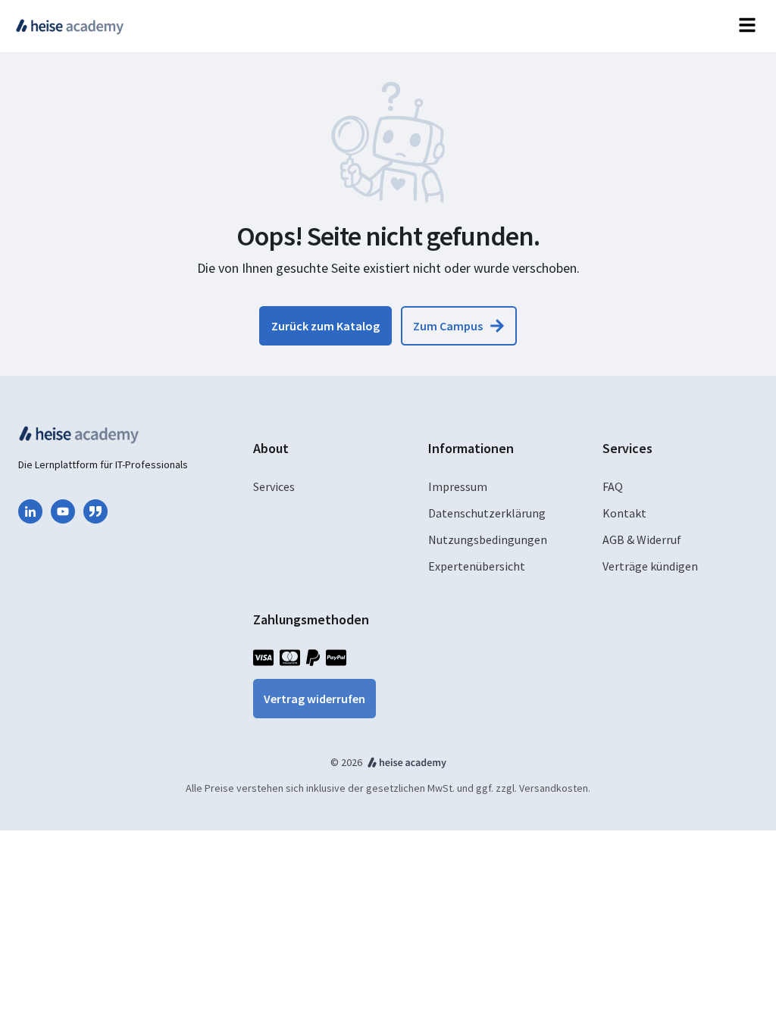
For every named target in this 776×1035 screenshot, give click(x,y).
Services (274, 486)
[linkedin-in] (30, 511)
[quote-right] (95, 511)
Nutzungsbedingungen (487, 539)
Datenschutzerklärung (487, 513)
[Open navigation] (747, 26)
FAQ (612, 486)
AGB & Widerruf (641, 539)
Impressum (457, 486)
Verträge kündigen (650, 566)
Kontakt (624, 513)
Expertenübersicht (476, 566)
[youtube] (63, 511)
